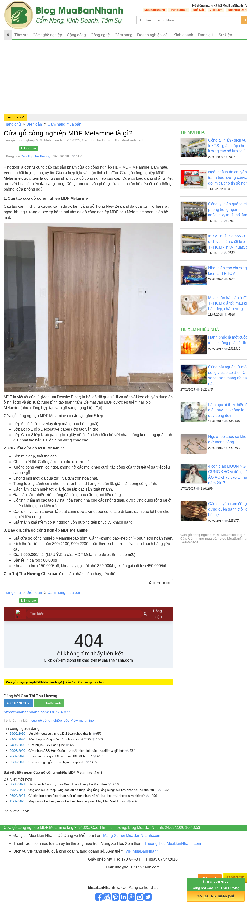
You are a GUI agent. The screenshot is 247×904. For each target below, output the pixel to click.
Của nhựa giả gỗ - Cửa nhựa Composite (57, 762)
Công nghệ (100, 35)
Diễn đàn (34, 124)
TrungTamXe (178, 10)
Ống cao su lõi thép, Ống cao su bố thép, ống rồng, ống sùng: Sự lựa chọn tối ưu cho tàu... (93, 790)
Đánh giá (206, 35)
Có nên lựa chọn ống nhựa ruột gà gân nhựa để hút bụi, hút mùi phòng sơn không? (87, 795)
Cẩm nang (123, 35)
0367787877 (19, 703)
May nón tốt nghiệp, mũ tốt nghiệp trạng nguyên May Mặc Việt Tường (77, 801)
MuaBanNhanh (154, 10)
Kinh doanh (183, 35)
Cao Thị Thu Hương (36, 156)
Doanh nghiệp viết (153, 35)
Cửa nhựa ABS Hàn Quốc (47, 745)
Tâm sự (21, 35)
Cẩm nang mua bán (64, 124)
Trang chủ (12, 124)
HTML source (161, 582)
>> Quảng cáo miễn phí (215, 896)
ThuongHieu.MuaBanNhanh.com (172, 843)
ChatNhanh (52, 703)
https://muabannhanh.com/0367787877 (37, 712)
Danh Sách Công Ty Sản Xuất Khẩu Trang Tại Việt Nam (68, 784)
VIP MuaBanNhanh (142, 851)
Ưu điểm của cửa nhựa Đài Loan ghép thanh (60, 733)
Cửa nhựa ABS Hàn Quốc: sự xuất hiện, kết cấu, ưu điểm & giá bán (76, 751)
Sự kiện (225, 35)
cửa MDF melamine (79, 720)
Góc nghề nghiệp (47, 35)
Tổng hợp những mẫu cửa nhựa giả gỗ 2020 (60, 739)
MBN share (28, 148)
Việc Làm (216, 10)
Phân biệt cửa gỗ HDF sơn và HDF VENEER (60, 756)
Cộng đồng (76, 35)
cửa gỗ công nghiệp (46, 720)
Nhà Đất (198, 10)
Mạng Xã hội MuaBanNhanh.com (131, 835)
